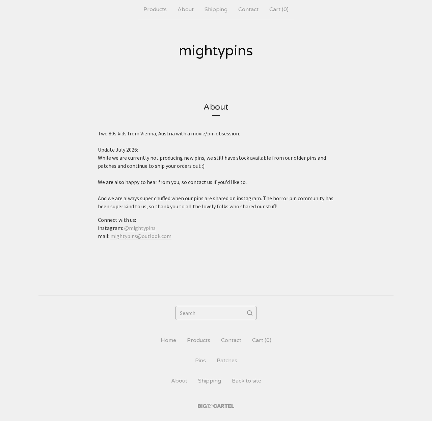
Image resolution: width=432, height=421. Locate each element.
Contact (248, 9)
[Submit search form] (250, 313)
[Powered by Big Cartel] (216, 406)
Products (155, 9)
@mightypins (140, 228)
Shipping (216, 9)
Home (168, 340)
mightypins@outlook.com (140, 236)
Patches (227, 360)
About (186, 9)
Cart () (279, 9)
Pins (200, 360)
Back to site (246, 380)
